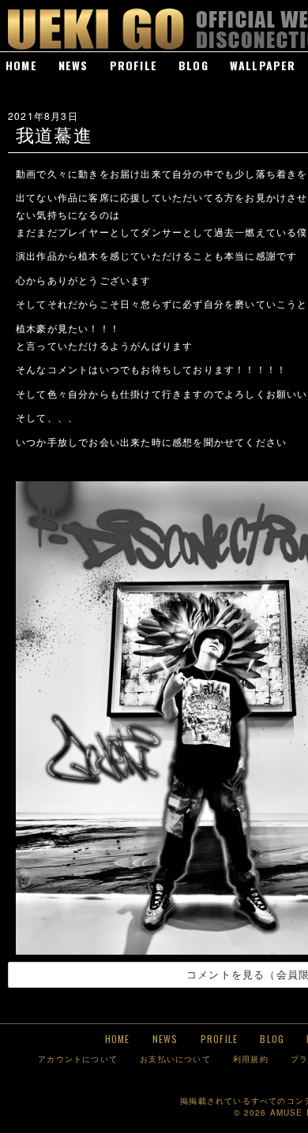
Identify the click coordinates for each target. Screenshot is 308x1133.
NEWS (73, 65)
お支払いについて (175, 1058)
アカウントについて (78, 1058)
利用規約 (251, 1058)
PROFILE (133, 65)
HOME (21, 65)
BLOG (193, 65)
